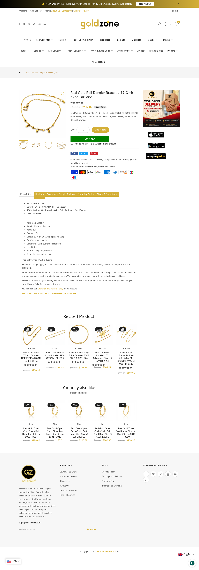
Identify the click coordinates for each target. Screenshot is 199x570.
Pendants (166, 39)
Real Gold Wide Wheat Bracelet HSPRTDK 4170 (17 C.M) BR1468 (31, 356)
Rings (24, 50)
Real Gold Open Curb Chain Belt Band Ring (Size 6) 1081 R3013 (55, 432)
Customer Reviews (68, 476)
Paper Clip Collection (83, 39)
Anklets (141, 50)
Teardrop (61, 39)
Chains (151, 39)
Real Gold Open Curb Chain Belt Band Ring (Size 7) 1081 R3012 (79, 432)
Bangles (37, 50)
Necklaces (105, 39)
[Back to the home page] (20, 73)
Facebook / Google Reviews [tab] (61, 194)
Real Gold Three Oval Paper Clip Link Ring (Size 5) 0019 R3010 (126, 432)
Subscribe (91, 529)
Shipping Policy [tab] (86, 194)
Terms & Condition (68, 490)
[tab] (39, 198)
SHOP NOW (145, 4)
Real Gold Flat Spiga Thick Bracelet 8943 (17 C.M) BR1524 (79, 355)
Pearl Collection (43, 39)
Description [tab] (26, 194)
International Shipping (111, 485)
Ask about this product (105, 143)
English (175, 10)
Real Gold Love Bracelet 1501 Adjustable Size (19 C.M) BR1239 (102, 356)
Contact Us (67, 10)
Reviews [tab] (39, 194)
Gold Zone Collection (107, 551)
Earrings (121, 39)
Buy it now (90, 139)
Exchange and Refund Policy (50, 288)
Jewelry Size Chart (68, 471)
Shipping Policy (108, 471)
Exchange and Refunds (112, 476)
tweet (85, 153)
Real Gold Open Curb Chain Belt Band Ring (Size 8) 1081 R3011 (103, 432)
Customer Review (81, 10)
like (74, 153)
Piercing (171, 50)
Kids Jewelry (54, 50)
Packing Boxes (156, 50)
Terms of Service (67, 495)
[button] (77, 102)
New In (27, 39)
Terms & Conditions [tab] (107, 194)
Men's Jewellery (76, 50)
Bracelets (136, 39)
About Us (55, 10)
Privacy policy (108, 481)
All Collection (98, 61)
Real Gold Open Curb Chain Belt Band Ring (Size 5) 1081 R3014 (31, 432)
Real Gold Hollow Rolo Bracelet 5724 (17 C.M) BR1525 (55, 355)
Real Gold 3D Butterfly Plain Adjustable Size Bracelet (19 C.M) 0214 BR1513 (126, 358)
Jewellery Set (124, 50)
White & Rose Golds (100, 50)
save (95, 153)
